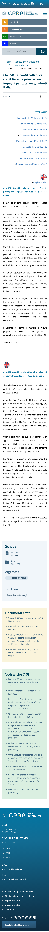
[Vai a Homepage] (22, 816)
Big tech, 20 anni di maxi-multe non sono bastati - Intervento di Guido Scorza (24, 682)
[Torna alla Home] (20, 13)
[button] (40, 97)
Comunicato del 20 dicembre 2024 (31, 117)
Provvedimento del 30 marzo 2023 (31, 164)
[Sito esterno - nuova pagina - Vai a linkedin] (15, 917)
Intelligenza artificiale (16, 577)
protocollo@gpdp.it (12, 868)
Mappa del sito (12, 905)
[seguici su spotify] (32, 3)
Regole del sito (12, 900)
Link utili (9, 909)
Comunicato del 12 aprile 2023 (33, 135)
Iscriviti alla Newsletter (17, 924)
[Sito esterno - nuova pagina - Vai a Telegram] (26, 917)
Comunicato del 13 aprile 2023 (33, 129)
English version (40, 182)
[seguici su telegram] (25, 3)
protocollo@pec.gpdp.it (14, 879)
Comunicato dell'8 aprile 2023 (33, 146)
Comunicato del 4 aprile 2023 (34, 152)
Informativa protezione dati (19, 891)
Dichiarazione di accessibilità (19, 896)
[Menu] (45, 13)
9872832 (15, 555)
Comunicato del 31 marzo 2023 (33, 158)
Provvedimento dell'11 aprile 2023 (31, 141)
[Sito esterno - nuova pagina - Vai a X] (30, 917)
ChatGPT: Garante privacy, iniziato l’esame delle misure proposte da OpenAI (23, 652)
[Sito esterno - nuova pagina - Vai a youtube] (23, 917)
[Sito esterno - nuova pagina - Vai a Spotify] (34, 917)
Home (8, 61)
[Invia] (41, 51)
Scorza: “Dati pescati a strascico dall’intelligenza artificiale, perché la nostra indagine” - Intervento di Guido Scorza (25, 779)
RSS (8, 857)
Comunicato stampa (18, 65)
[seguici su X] (29, 3)
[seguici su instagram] (18, 3)
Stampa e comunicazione (27, 61)
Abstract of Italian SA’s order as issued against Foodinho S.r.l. (25, 768)
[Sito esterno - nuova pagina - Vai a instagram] (19, 917)
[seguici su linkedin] (14, 3)
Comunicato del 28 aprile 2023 (33, 123)
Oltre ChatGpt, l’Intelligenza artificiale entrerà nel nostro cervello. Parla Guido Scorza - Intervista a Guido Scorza (25, 758)
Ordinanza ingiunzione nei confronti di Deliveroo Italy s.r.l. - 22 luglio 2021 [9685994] (25, 746)
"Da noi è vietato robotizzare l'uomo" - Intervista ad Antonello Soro (25, 715)
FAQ (8, 853)
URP (8, 848)
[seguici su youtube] (22, 3)
